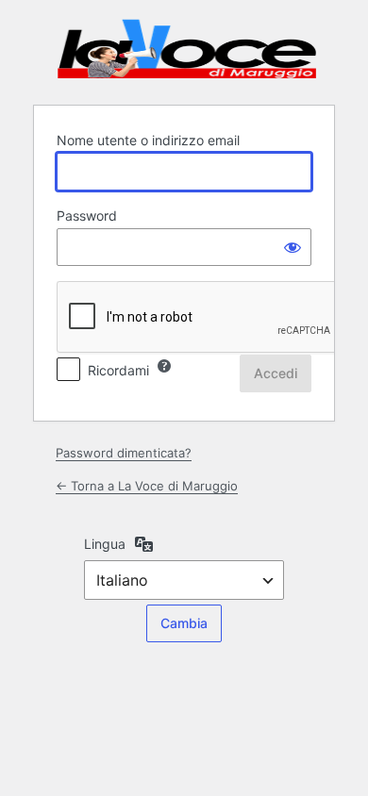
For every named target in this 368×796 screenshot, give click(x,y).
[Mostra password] (292, 247)
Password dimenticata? (124, 452)
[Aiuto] (164, 366)
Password (87, 215)
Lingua (104, 544)
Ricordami (118, 370)
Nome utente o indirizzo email (148, 140)
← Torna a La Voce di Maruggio (147, 485)
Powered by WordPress (187, 50)
